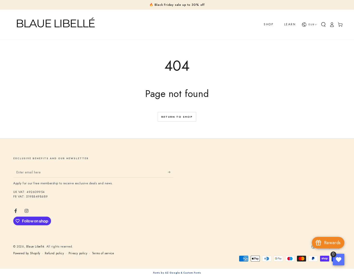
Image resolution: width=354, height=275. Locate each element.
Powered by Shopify (26, 253)
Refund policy (54, 253)
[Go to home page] (55, 25)
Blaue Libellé (35, 246)
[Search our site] (323, 24)
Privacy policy (78, 253)
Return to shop (177, 117)
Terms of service (103, 253)
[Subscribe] (170, 172)
